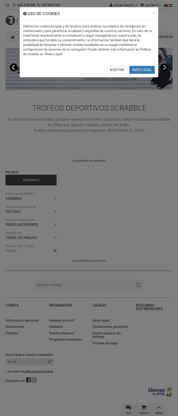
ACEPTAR (117, 70)
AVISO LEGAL (142, 70)
